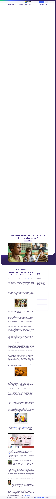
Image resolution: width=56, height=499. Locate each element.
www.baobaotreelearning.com (12, 453)
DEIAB (33, 4)
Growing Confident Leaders (40, 303)
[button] (47, 4)
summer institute (24, 427)
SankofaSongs (32, 276)
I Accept (42, 497)
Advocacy (36, 4)
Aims (12, 344)
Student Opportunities (43, 4)
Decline (47, 497)
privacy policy (37, 497)
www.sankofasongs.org (30, 430)
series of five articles (15, 285)
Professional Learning (27, 4)
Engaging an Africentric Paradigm (26, 278)
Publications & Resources (12, 4)
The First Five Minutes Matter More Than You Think (41, 297)
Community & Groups (20, 4)
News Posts (13, 263)
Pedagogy (22, 388)
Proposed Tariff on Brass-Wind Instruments (42, 308)
